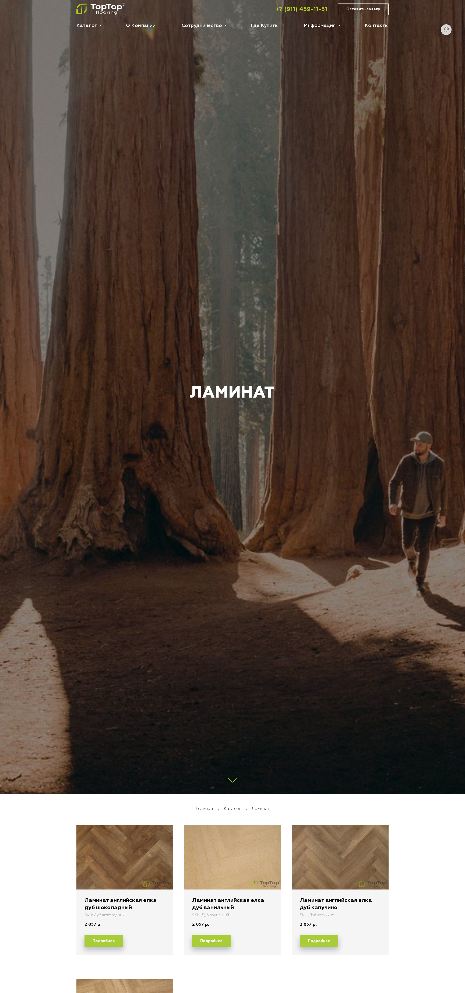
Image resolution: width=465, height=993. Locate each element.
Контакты (377, 25)
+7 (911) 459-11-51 (301, 9)
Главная (204, 809)
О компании (141, 25)
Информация (320, 25)
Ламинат (261, 809)
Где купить (264, 25)
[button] (363, 10)
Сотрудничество (202, 25)
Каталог (87, 25)
